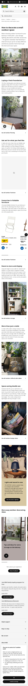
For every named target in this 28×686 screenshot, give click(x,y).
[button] (14, 172)
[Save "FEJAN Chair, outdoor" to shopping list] (6, 247)
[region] (14, 665)
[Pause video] (14, 112)
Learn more (4, 593)
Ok (14, 677)
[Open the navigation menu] (24, 6)
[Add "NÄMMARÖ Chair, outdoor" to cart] (22, 248)
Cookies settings (14, 681)
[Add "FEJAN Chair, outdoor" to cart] (3, 247)
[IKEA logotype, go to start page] (5, 6)
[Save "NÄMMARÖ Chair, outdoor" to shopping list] (25, 248)
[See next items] (26, 234)
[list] (14, 234)
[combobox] (12, 11)
